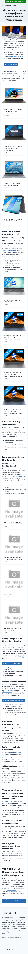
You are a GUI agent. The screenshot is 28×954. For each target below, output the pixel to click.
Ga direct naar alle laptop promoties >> (14, 901)
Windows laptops (7, 692)
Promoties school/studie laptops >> (13, 700)
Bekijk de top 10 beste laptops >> (15, 1)
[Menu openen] (25, 6)
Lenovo (11, 56)
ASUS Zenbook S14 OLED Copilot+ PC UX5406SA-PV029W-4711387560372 (13, 148)
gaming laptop (8, 49)
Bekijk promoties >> (11, 64)
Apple (21, 56)
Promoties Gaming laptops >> (12, 663)
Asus (15, 56)
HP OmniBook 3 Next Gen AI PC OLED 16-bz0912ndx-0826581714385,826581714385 (13, 411)
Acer (3, 478)
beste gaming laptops (17, 646)
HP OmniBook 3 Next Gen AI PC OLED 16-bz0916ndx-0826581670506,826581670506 (13, 337)
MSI (23, 657)
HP (5, 56)
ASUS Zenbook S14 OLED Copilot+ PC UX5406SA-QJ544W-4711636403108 (13, 111)
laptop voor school (15, 250)
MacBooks (10, 690)
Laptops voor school (10, 704)
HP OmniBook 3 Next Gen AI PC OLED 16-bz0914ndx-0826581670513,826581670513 (13, 374)
